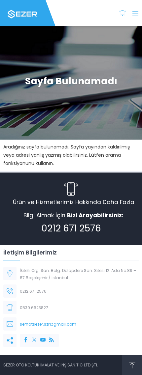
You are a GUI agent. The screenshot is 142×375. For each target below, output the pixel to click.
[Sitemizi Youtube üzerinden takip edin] (39, 336)
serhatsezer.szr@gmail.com (48, 324)
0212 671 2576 (71, 228)
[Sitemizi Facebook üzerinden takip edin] (22, 336)
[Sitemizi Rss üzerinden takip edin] (48, 336)
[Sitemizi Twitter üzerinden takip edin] (31, 336)
